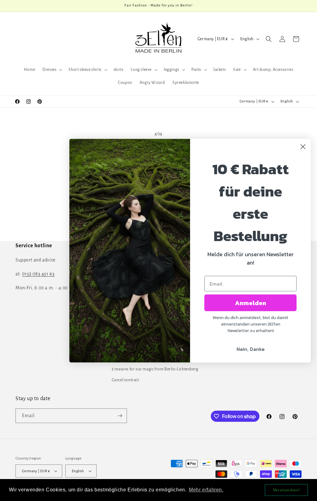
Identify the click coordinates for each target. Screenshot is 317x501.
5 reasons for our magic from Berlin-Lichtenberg (155, 369)
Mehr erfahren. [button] (206, 489)
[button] (52, 69)
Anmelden (250, 302)
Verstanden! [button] (286, 489)
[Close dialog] (302, 146)
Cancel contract (125, 380)
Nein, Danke (251, 348)
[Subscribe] (120, 415)
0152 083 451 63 (38, 273)
